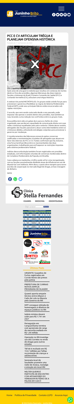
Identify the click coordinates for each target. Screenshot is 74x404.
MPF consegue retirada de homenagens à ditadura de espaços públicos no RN (36, 307)
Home (9, 395)
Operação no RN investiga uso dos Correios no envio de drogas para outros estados (36, 340)
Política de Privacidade (25, 395)
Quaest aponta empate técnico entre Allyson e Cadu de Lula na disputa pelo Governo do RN (35, 297)
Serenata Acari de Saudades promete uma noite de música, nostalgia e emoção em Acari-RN (36, 363)
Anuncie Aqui (61, 395)
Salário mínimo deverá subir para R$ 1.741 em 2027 (34, 316)
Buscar (46, 206)
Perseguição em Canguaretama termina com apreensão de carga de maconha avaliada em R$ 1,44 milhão (35, 328)
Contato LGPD (46, 395)
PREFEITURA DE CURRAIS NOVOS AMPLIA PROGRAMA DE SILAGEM (36, 286)
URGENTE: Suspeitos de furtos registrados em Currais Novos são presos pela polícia (35, 276)
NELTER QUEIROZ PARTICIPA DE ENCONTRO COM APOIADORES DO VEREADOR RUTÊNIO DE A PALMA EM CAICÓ (36, 376)
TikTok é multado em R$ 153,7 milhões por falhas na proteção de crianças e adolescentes (36, 352)
